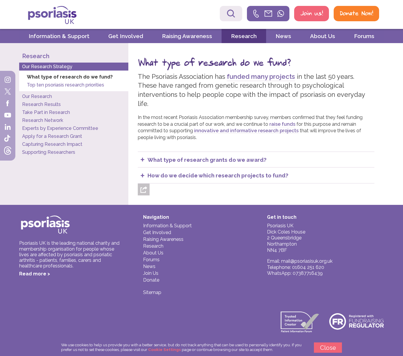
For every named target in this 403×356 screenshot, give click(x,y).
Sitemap (152, 292)
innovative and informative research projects (246, 130)
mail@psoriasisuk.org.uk (306, 261)
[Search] (231, 13)
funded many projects (261, 76)
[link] (268, 13)
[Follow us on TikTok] (8, 139)
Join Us (150, 273)
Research (244, 36)
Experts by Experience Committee (60, 128)
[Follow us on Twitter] (8, 92)
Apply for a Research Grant (52, 136)
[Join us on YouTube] (8, 115)
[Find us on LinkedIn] (8, 127)
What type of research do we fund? (70, 77)
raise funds (282, 124)
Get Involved (125, 36)
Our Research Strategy (47, 66)
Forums (364, 36)
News (283, 36)
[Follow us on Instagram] (8, 80)
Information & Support (59, 36)
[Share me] (143, 189)
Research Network (42, 120)
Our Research (37, 96)
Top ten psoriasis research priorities (65, 85)
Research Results (41, 104)
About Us (322, 36)
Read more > (34, 274)
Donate (151, 280)
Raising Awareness (187, 36)
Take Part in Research (46, 112)
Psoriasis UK (62, 15)
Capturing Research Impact (52, 144)
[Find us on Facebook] (8, 104)
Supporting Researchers (48, 152)
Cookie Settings (164, 349)
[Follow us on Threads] (8, 151)
